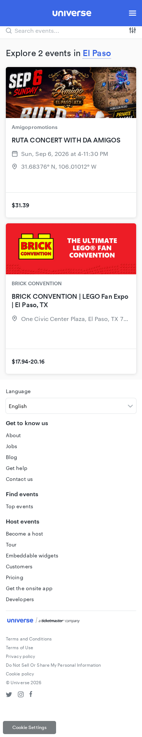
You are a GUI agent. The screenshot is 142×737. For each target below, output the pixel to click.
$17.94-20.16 (28, 361)
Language (18, 391)
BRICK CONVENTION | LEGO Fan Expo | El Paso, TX (70, 300)
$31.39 (20, 205)
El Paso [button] (97, 52)
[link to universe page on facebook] (30, 695)
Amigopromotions (35, 127)
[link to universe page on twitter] (9, 695)
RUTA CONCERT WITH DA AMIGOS (66, 140)
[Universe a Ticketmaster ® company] (71, 621)
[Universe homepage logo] (71, 14)
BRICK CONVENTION (37, 283)
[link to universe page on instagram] (21, 695)
